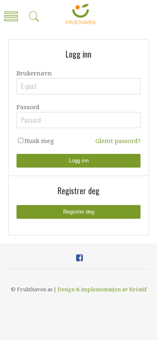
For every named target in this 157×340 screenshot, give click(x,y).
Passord (28, 107)
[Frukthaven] (80, 14)
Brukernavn (34, 73)
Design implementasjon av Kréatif (102, 289)
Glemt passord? (117, 141)
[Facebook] (79, 258)
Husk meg (39, 141)
